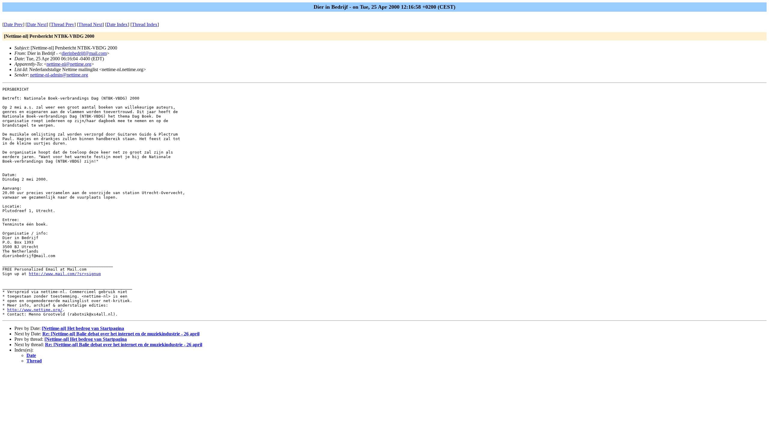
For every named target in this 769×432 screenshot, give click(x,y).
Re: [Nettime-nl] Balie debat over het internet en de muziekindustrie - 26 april (120, 333)
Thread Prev (62, 24)
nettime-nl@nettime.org (69, 64)
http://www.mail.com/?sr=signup (65, 274)
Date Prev (13, 24)
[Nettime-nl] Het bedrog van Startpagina (83, 328)
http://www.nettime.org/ (34, 310)
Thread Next (90, 24)
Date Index (117, 24)
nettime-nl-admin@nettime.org (59, 74)
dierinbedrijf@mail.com (84, 53)
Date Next (37, 24)
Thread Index (144, 24)
